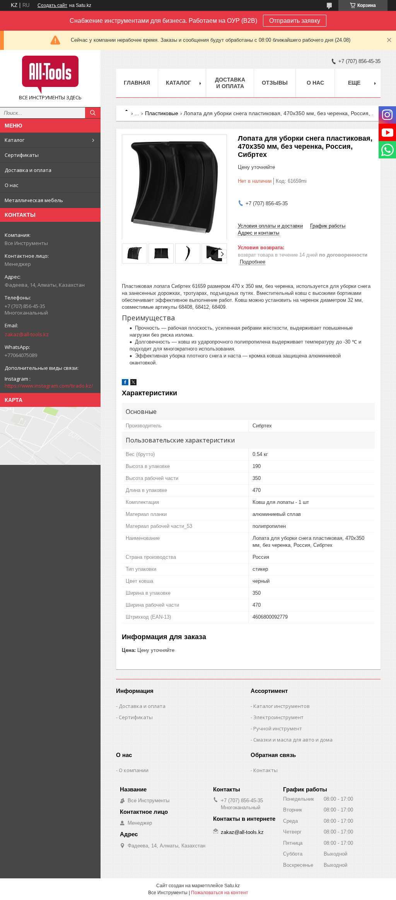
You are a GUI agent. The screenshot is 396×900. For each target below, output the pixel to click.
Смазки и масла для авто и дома (293, 739)
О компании (133, 770)
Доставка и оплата (28, 170)
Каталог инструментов (281, 706)
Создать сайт (52, 5)
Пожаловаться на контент (219, 892)
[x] (133, 383)
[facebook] (125, 383)
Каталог (14, 139)
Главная (137, 83)
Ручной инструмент (277, 728)
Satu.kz (232, 885)
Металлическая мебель (34, 200)
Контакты (265, 770)
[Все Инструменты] (50, 75)
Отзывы (275, 83)
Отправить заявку (294, 20)
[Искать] (93, 113)
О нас (11, 185)
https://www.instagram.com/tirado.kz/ (49, 385)
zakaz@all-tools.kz (27, 334)
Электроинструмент (278, 717)
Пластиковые (161, 113)
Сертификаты (22, 154)
